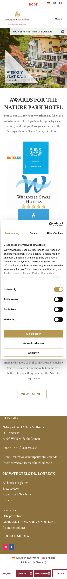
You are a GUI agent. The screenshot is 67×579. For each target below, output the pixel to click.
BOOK (33, 4)
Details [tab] (34, 233)
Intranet (8, 500)
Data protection (12, 516)
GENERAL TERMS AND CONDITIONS (29, 522)
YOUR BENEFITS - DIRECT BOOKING (32, 31)
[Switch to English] (54, 2)
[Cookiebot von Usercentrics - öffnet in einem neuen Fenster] (49, 224)
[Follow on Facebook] (11, 547)
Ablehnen (33, 352)
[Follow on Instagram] (5, 547)
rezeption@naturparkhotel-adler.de (35, 457)
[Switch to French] (60, 2)
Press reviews (11, 489)
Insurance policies (14, 528)
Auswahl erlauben (33, 343)
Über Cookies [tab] (55, 233)
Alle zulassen (33, 333)
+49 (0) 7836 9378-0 (24, 448)
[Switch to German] (48, 2)
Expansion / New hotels (18, 494)
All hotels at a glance (15, 483)
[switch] (58, 299)
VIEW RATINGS (32, 394)
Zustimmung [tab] (12, 233)
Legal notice (10, 510)
